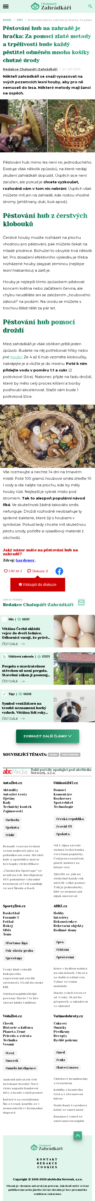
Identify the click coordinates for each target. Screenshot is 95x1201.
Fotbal (8, 922)
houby (16, 357)
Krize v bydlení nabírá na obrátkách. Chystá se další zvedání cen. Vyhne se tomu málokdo (70, 977)
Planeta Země (14, 1032)
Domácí (60, 790)
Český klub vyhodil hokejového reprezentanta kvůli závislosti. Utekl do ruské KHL (23, 978)
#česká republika (70, 819)
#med (60, 1052)
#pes (60, 942)
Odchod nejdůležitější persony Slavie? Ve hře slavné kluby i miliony (20, 998)
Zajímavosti (13, 811)
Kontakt (47, 1159)
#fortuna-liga (16, 943)
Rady (7, 802)
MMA (7, 930)
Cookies (47, 1167)
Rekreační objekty (69, 926)
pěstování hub (70, 755)
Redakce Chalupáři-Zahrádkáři (30, 69)
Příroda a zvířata (17, 1036)
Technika (10, 1040)
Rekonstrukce (65, 922)
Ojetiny (9, 798)
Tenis (7, 934)
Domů (7, 20)
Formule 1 (11, 917)
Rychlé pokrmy (66, 1040)
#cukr (61, 1060)
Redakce (47, 1163)
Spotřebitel (63, 802)
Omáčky (60, 1027)
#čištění (62, 950)
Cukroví (60, 1023)
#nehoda (12, 820)
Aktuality (10, 790)
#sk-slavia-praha (19, 950)
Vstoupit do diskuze (39, 584)
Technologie (63, 807)
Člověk (8, 1023)
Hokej (8, 926)
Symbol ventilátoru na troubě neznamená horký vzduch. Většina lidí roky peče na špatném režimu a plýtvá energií (25, 712)
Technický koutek (17, 807)
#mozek (11, 1060)
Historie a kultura (18, 1027)
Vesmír (8, 1044)
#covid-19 (64, 826)
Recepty (60, 1036)
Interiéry (61, 917)
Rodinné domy (65, 930)
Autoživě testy (15, 794)
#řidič (10, 835)
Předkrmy (62, 1032)
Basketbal (11, 913)
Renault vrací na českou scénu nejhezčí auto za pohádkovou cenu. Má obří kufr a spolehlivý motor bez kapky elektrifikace (23, 855)
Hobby (59, 913)
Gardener (25, 560)
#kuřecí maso (67, 1067)
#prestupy (13, 958)
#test (10, 1053)
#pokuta (12, 827)
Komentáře (63, 794)
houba (53, 755)
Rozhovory (62, 798)
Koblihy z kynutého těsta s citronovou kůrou (68, 1094)
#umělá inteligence (20, 1068)
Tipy (20, 20)
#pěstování (65, 957)
